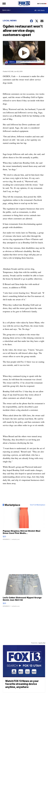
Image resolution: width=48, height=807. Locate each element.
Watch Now (41, 3)
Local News (10, 20)
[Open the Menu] (4, 3)
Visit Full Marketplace (37, 505)
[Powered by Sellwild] (41, 643)
